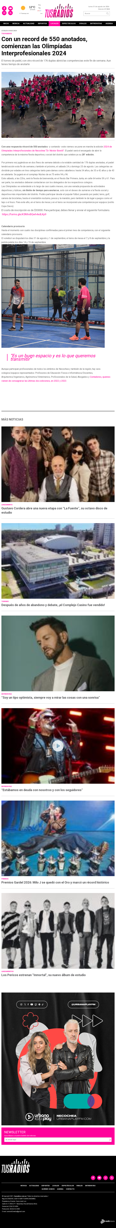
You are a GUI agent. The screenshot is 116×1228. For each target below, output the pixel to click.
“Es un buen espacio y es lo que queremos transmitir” (52, 357)
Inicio (6, 24)
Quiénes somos (48, 1189)
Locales (54, 24)
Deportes (42, 24)
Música (15, 24)
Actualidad (28, 24)
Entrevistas (96, 24)
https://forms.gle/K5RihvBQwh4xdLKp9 (24, 214)
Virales (82, 24)
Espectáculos (69, 24)
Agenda (109, 24)
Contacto (70, 1189)
